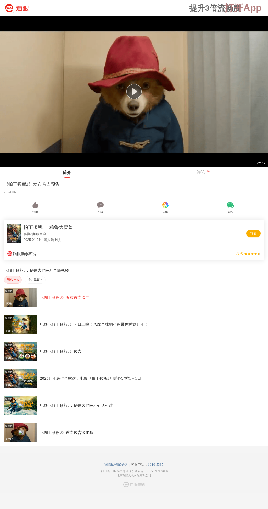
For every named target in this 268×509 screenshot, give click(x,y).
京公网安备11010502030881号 (148, 471)
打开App (243, 8)
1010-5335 (156, 465)
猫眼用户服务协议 (115, 464)
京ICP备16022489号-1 (114, 471)
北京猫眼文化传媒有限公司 (134, 475)
